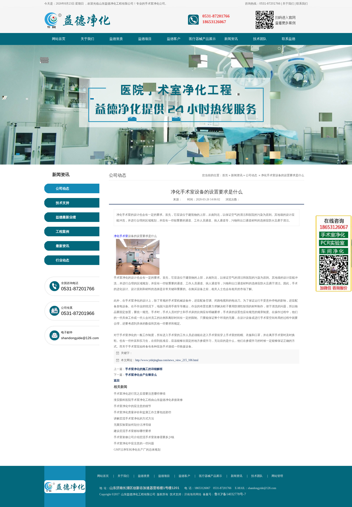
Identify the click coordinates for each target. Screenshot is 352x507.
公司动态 (251, 175)
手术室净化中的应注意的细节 (132, 406)
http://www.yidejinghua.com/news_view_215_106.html (166, 360)
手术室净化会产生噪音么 (141, 374)
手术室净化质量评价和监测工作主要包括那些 (142, 412)
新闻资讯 (231, 39)
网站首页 (58, 39)
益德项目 (145, 39)
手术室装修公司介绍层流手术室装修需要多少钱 (144, 437)
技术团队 (260, 39)
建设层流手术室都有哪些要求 (132, 431)
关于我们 (288, 3)
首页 (225, 175)
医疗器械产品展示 (202, 39)
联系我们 (302, 3)
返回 (116, 380)
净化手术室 (121, 236)
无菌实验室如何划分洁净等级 (132, 424)
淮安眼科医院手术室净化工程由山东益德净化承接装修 (148, 400)
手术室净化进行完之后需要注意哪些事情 (139, 393)
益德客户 (173, 39)
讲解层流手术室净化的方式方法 (134, 418)
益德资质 (116, 39)
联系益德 (288, 39)
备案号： (224, 494)
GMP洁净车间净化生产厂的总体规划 (137, 449)
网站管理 (277, 476)
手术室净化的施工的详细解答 (144, 369)
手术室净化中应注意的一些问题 (134, 443)
